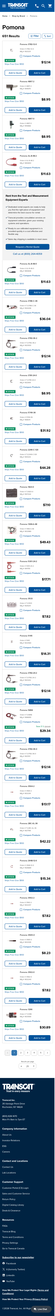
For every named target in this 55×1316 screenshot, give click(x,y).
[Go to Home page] (18, 6)
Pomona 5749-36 (28, 412)
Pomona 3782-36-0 (28, 749)
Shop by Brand (18, 16)
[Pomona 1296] (12, 1015)
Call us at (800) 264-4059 (27, 254)
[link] (7, 1053)
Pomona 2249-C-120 (29, 450)
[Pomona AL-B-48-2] (12, 162)
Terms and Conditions (13, 1237)
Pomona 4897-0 (27, 119)
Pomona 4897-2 (27, 81)
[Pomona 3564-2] (12, 792)
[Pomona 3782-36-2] (12, 344)
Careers (6, 1151)
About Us (6, 1134)
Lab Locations (9, 1172)
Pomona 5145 (26, 636)
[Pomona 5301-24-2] (12, 567)
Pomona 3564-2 (27, 786)
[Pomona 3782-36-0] (12, 755)
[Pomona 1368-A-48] (12, 530)
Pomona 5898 (26, 710)
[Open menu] (4, 6)
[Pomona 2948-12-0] (12, 866)
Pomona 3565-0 (27, 935)
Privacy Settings (10, 1242)
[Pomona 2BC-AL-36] (12, 829)
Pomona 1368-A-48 (28, 524)
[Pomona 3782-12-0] (12, 50)
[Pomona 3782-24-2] (12, 679)
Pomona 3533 (26, 598)
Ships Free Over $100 (14, 64)
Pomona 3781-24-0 (28, 375)
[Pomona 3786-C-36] (12, 307)
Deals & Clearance (11, 1210)
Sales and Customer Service (16, 1193)
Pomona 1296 (26, 1009)
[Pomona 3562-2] (12, 904)
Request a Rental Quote (27, 246)
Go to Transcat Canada (13, 1248)
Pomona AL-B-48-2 (28, 156)
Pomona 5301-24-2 (28, 561)
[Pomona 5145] (12, 642)
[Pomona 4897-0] (12, 125)
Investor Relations (11, 1140)
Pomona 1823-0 (27, 487)
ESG (4, 1146)
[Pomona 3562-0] (12, 978)
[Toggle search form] (43, 6)
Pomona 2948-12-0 (28, 860)
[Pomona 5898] (12, 716)
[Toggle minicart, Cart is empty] (50, 6)
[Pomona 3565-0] (12, 941)
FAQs (4, 1225)
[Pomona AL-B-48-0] (12, 270)
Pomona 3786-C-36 (29, 301)
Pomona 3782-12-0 (28, 44)
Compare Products (31, 56)
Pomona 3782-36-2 (28, 338)
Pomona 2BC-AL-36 (29, 823)
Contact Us (7, 1166)
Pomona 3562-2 (27, 898)
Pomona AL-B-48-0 (28, 264)
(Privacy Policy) (40, 1299)
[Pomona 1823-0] (12, 493)
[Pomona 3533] (12, 604)
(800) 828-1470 (9, 1116)
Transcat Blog (9, 1231)
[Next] (47, 1053)
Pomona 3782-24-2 (28, 673)
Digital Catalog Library (13, 1204)
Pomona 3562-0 (27, 972)
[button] (34, 36)
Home (4, 16)
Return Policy (8, 1199)
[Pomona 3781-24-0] (12, 381)
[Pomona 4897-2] (12, 87)
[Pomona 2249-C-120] (12, 456)
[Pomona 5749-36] (12, 418)
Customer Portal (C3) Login (15, 1187)
